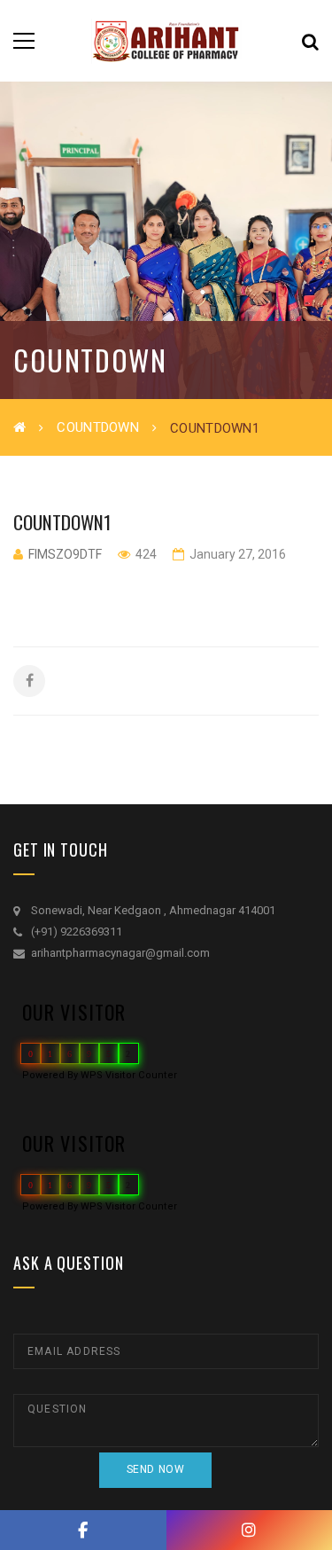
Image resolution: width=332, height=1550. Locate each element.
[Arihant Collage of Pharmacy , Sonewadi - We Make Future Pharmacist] (166, 40)
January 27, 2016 (236, 554)
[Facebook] (83, 1530)
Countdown (98, 427)
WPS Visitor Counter (129, 1075)
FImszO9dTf (65, 554)
